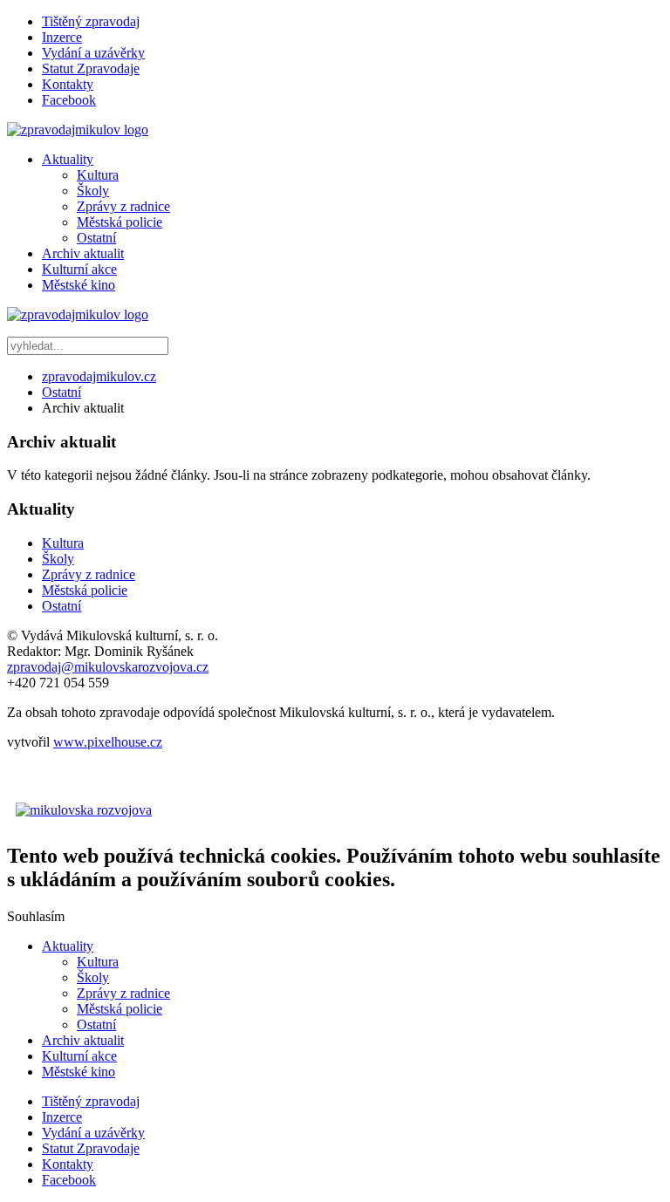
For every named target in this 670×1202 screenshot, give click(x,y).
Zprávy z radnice (123, 206)
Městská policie (119, 222)
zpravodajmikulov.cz (99, 376)
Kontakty (67, 84)
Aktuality (67, 159)
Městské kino (78, 284)
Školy (93, 190)
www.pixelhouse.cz (107, 741)
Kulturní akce (79, 269)
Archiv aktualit (83, 253)
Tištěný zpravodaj (91, 21)
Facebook (69, 99)
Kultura (98, 174)
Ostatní (96, 237)
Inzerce (62, 37)
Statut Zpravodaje (91, 68)
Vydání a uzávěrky (93, 52)
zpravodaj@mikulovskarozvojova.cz (108, 666)
